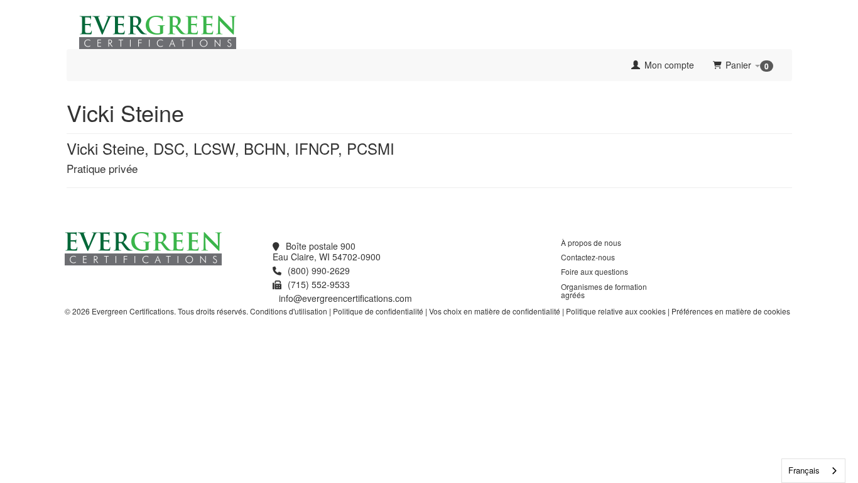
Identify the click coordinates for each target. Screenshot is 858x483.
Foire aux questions (594, 271)
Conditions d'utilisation (288, 311)
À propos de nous (591, 242)
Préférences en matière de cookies (730, 311)
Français (804, 470)
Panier (747, 65)
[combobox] (813, 470)
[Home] (76, 64)
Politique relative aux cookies (616, 311)
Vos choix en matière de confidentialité (494, 311)
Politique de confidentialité (378, 311)
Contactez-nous (588, 257)
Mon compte (668, 64)
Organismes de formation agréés (604, 290)
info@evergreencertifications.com (345, 298)
